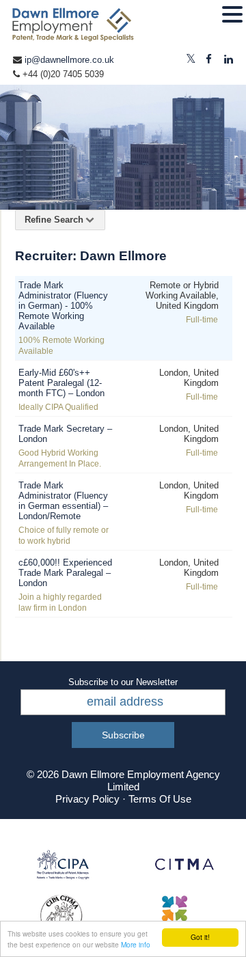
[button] (232, 15)
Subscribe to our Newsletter (123, 682)
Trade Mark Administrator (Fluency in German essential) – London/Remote (63, 500)
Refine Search (54, 219)
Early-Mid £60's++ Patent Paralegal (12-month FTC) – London (61, 382)
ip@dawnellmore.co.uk (69, 60)
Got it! (200, 937)
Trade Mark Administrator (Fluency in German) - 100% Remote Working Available (63, 305)
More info (135, 944)
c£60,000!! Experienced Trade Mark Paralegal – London (65, 572)
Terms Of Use (159, 799)
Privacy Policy (87, 799)
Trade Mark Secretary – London (65, 434)
